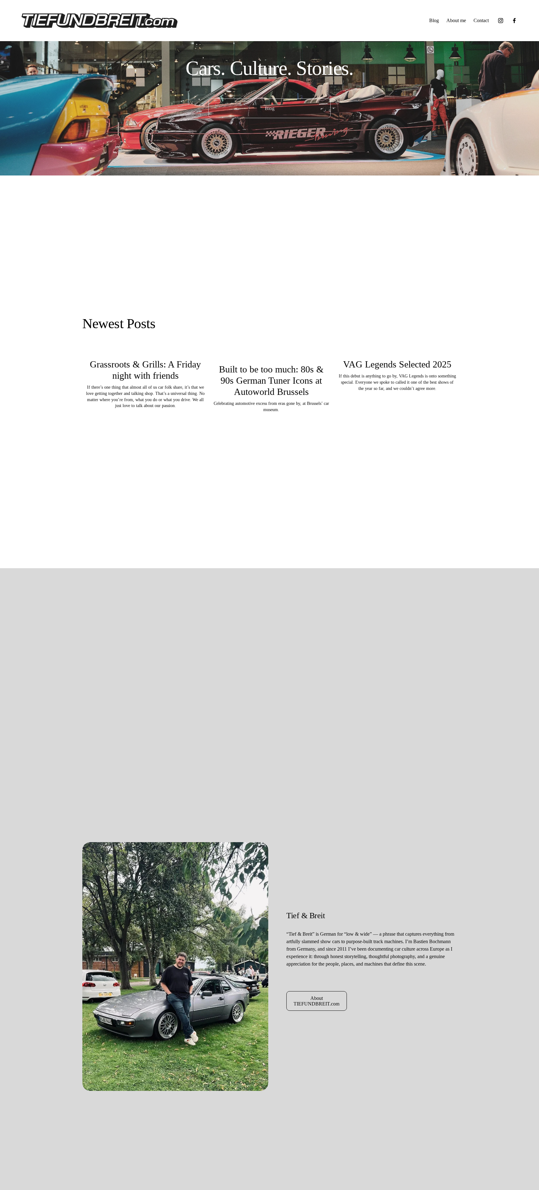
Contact (481, 20)
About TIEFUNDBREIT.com (316, 1001)
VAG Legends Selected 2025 (397, 364)
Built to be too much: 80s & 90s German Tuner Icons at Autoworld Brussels (271, 380)
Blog (434, 20)
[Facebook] (514, 20)
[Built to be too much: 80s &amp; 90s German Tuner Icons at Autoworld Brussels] (271, 354)
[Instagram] (501, 20)
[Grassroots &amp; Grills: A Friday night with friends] (145, 351)
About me (456, 20)
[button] (446, 341)
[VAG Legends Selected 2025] (397, 351)
